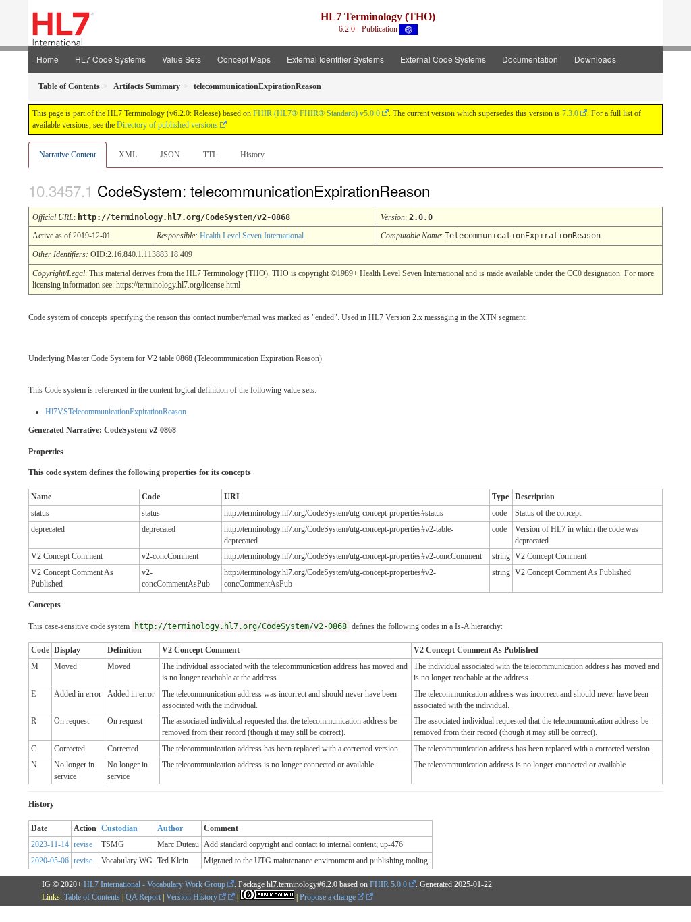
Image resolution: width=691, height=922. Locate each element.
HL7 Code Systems (110, 59)
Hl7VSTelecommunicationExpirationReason (115, 411)
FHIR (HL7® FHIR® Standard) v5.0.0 (316, 113)
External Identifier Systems (335, 59)
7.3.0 (570, 113)
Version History (192, 897)
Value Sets (181, 59)
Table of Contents (92, 897)
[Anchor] (441, 190)
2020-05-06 (50, 860)
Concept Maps (244, 59)
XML (128, 154)
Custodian (119, 828)
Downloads (595, 59)
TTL (210, 154)
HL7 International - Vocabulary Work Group (154, 884)
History (252, 154)
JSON (170, 154)
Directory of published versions (167, 125)
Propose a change (329, 897)
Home (47, 59)
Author (170, 828)
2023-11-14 (50, 844)
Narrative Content (67, 154)
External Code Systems (443, 59)
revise (83, 844)
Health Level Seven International (252, 235)
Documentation (530, 59)
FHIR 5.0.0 (388, 884)
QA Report (143, 897)
